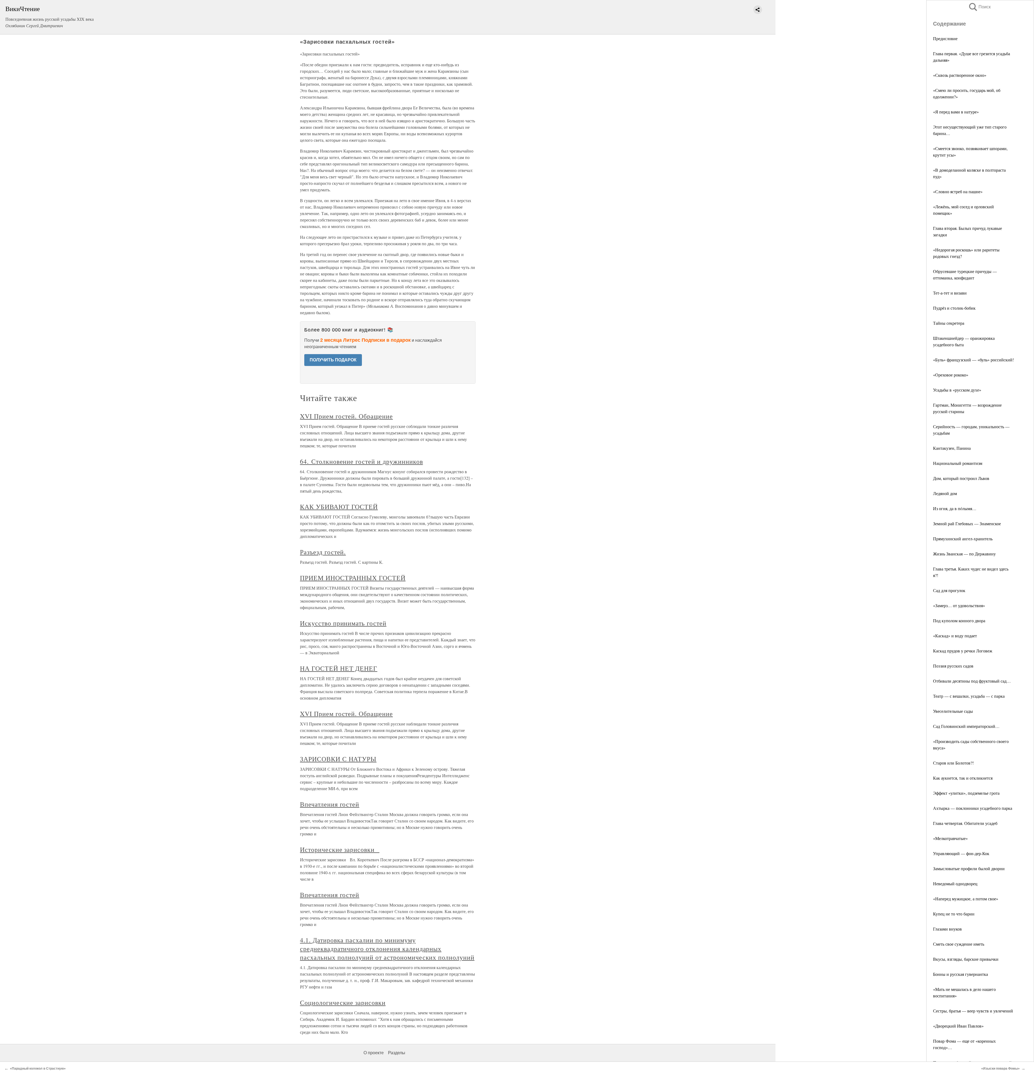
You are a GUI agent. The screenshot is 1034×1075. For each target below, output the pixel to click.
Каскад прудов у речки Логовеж (962, 651)
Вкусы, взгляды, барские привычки (965, 959)
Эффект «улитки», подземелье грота (966, 793)
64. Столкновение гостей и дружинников (361, 461)
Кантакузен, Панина (952, 448)
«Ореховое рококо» (950, 375)
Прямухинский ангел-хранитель (963, 538)
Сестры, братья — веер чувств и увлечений (973, 1011)
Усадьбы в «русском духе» (957, 390)
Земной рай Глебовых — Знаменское (967, 523)
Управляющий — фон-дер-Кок (961, 853)
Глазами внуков (947, 929)
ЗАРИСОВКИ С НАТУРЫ (338, 759)
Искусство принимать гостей (343, 623)
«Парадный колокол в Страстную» (38, 1068)
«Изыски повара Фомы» (1000, 1068)
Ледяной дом (945, 493)
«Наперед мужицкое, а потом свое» (965, 898)
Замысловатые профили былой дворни (969, 868)
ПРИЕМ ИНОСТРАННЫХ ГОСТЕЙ (353, 577)
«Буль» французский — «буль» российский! (973, 359)
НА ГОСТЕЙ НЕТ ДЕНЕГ (338, 668)
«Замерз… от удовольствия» (959, 605)
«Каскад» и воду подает (955, 635)
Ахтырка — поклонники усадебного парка (972, 808)
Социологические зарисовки (343, 1002)
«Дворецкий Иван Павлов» (958, 1026)
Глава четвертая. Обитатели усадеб (965, 823)
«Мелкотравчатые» (950, 838)
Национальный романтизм (957, 463)
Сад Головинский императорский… (966, 726)
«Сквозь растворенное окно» (959, 75)
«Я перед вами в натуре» (956, 112)
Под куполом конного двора (959, 620)
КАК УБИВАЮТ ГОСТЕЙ (339, 506)
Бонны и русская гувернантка (960, 974)
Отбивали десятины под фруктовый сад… (972, 681)
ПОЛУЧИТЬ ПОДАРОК (333, 360)
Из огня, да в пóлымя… (954, 508)
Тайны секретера (948, 323)
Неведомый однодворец (955, 883)
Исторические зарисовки (339, 849)
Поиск (979, 7)
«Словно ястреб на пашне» (958, 191)
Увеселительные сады (953, 711)
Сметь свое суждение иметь (958, 944)
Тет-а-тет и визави (950, 293)
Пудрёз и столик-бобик (954, 308)
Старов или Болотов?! (953, 763)
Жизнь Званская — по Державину (964, 553)
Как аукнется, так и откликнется (963, 778)
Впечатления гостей (329, 804)
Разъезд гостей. (323, 552)
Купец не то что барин (953, 914)
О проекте (374, 1052)
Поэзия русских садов (953, 666)
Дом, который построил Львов (961, 478)
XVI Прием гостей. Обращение (346, 416)
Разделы (396, 1052)
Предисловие (945, 38)
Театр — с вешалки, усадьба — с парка (969, 696)
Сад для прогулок (949, 590)
